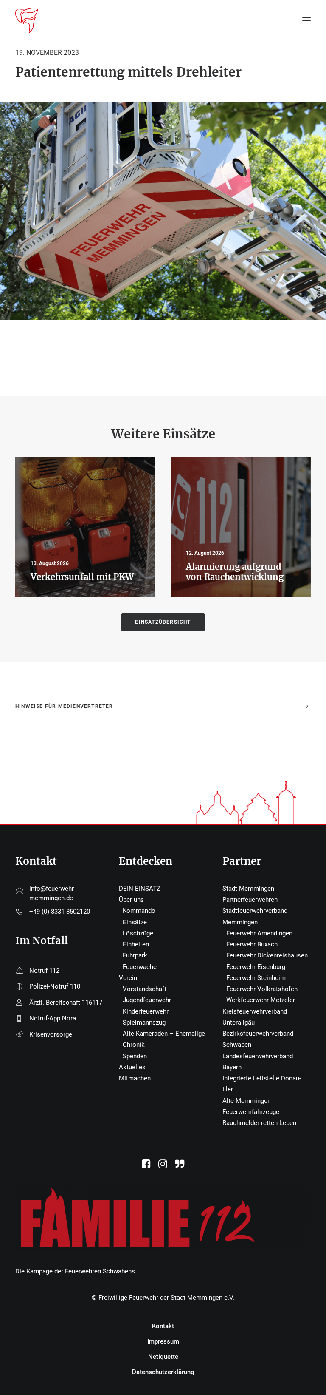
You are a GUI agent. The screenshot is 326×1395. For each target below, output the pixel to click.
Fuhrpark (135, 955)
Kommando (139, 911)
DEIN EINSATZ (139, 888)
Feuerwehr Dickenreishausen (267, 955)
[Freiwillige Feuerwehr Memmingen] (26, 20)
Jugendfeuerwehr (147, 1000)
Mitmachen (135, 1078)
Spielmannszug (144, 1022)
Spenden (135, 1056)
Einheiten (136, 944)
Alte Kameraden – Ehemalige (164, 1033)
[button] (146, 1166)
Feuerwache (140, 967)
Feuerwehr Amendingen (259, 933)
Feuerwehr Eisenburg (255, 967)
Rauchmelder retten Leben (259, 1123)
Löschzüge (138, 933)
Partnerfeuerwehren (250, 899)
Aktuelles (132, 1067)
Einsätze (135, 922)
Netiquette (163, 1357)
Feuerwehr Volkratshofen (262, 989)
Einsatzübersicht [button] (163, 622)
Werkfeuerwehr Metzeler (260, 1000)
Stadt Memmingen (248, 888)
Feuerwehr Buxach (252, 944)
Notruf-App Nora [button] (52, 1018)
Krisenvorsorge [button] (50, 1034)
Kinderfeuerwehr (146, 1011)
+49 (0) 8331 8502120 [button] (59, 911)
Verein (128, 978)
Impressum (163, 1341)
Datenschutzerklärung (163, 1372)
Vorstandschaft (144, 989)
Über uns (131, 899)
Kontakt (163, 1326)
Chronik (134, 1044)
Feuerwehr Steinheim (256, 978)
